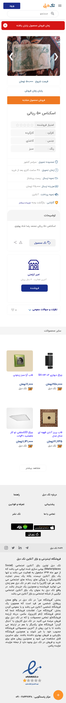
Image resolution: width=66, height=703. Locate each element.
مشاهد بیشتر (33, 468)
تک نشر (16, 514)
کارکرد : (50, 132)
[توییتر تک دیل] (13, 548)
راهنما (17, 494)
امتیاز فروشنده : (45, 125)
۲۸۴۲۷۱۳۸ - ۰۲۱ (24, 697)
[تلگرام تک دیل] (26, 548)
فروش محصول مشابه (33, 100)
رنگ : (51, 148)
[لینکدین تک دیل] (20, 548)
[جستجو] (52, 14)
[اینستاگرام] (6, 548)
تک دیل (52, 388)
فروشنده (34, 288)
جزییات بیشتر (25, 202)
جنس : (50, 140)
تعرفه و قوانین (16, 504)
